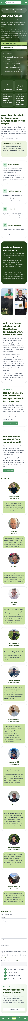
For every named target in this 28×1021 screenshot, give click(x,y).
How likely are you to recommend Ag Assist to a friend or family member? (13, 952)
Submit (14, 964)
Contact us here (21, 961)
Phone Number (4, 945)
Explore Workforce (7, 47)
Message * (3, 917)
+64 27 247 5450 (12, 972)
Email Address (4, 940)
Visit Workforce (8, 470)
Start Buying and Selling (10, 423)
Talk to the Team (14, 1009)
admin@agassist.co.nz (14, 975)
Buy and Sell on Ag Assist (9, 43)
